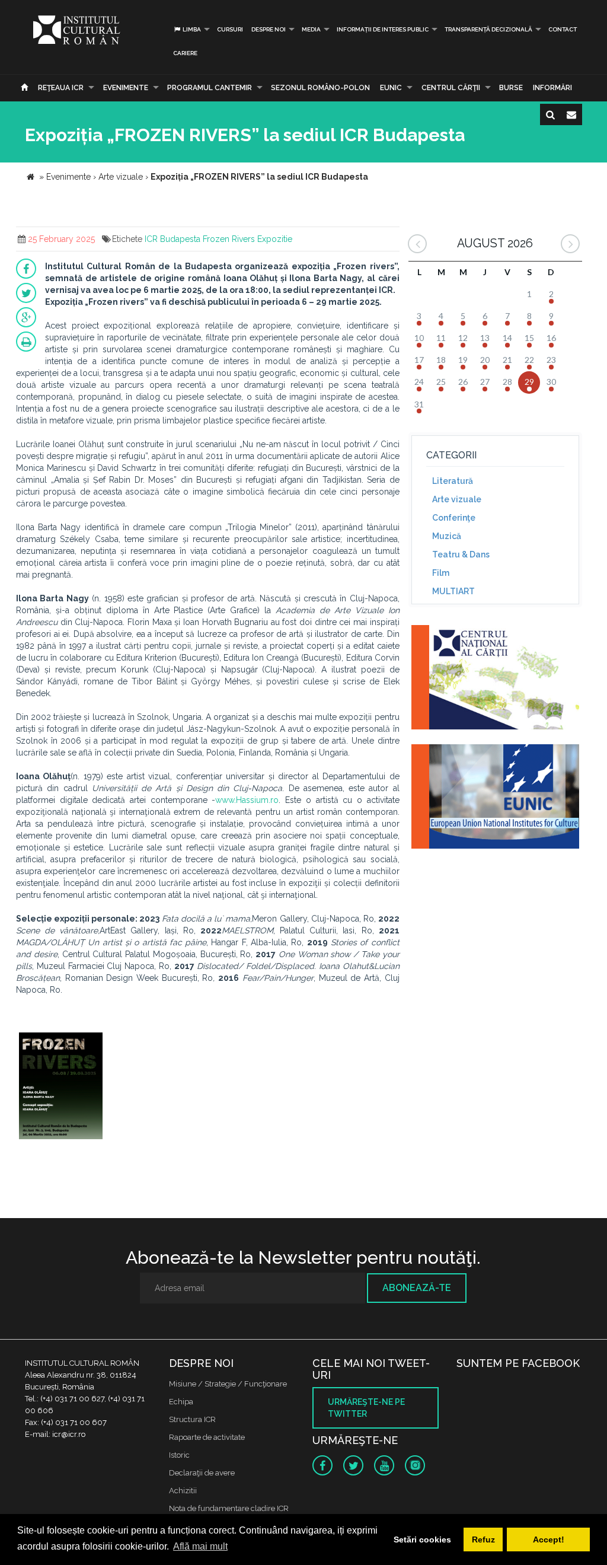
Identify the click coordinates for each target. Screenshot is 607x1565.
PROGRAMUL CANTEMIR (209, 88)
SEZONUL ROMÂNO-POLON (320, 88)
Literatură (452, 481)
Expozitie (274, 239)
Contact (562, 29)
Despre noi (268, 29)
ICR (151, 239)
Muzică (446, 536)
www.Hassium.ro (247, 800)
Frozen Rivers (229, 239)
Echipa (181, 1401)
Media (311, 29)
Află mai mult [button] (200, 1546)
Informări (552, 88)
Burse (511, 88)
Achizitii (183, 1490)
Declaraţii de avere (202, 1472)
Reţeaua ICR (61, 88)
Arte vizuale (456, 499)
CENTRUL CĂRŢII (450, 88)
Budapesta (180, 239)
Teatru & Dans (461, 554)
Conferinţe (453, 517)
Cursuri (230, 29)
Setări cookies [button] (422, 1539)
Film (440, 573)
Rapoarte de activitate (207, 1437)
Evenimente (125, 88)
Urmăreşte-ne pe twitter (366, 1408)
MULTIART (453, 591)
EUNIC (391, 88)
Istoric (179, 1455)
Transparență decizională (488, 29)
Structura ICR (192, 1419)
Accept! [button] (548, 1539)
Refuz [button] (483, 1539)
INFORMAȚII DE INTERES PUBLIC (383, 29)
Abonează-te (416, 1287)
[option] (61, 1087)
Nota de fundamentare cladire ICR (229, 1508)
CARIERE (185, 53)
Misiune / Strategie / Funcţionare (228, 1383)
